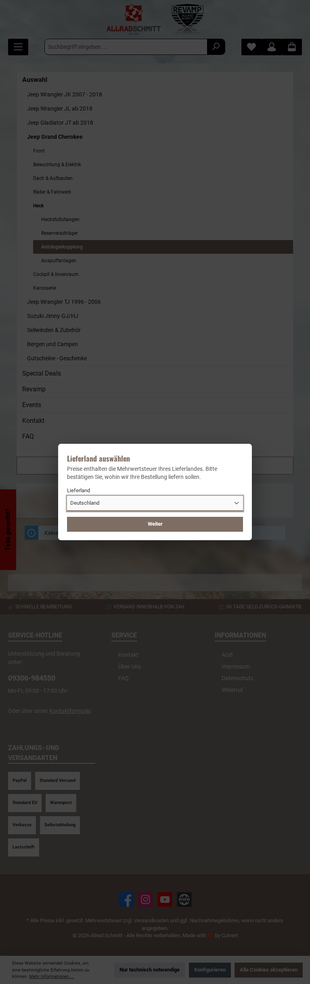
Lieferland (78, 490)
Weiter (155, 524)
